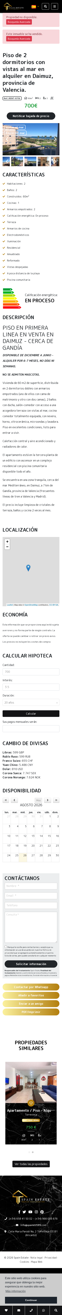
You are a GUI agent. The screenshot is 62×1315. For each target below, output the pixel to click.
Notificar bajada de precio (31, 116)
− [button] (7, 547)
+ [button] (7, 541)
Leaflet (10, 604)
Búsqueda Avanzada (19, 22)
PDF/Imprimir (31, 1012)
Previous (7, 139)
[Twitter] (24, 1212)
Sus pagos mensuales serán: (20, 722)
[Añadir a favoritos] (31, 1103)
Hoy (38, 800)
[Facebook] (19, 1212)
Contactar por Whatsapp (31, 987)
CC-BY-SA (53, 604)
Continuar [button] (31, 1300)
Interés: (8, 680)
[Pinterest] (42, 1212)
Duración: (8, 695)
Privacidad (51, 1257)
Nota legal (36, 1257)
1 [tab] (29, 1152)
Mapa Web (36, 1261)
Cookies (24, 1261)
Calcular (31, 714)
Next (55, 139)
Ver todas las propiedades (31, 1164)
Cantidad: (9, 665)
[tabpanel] (31, 1104)
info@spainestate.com (33, 1225)
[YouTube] (30, 1212)
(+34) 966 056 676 (46, 1218)
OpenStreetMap (31, 604)
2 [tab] (33, 1152)
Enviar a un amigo (31, 1004)
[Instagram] (36, 1212)
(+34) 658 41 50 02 (20, 1218)
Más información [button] (16, 1291)
